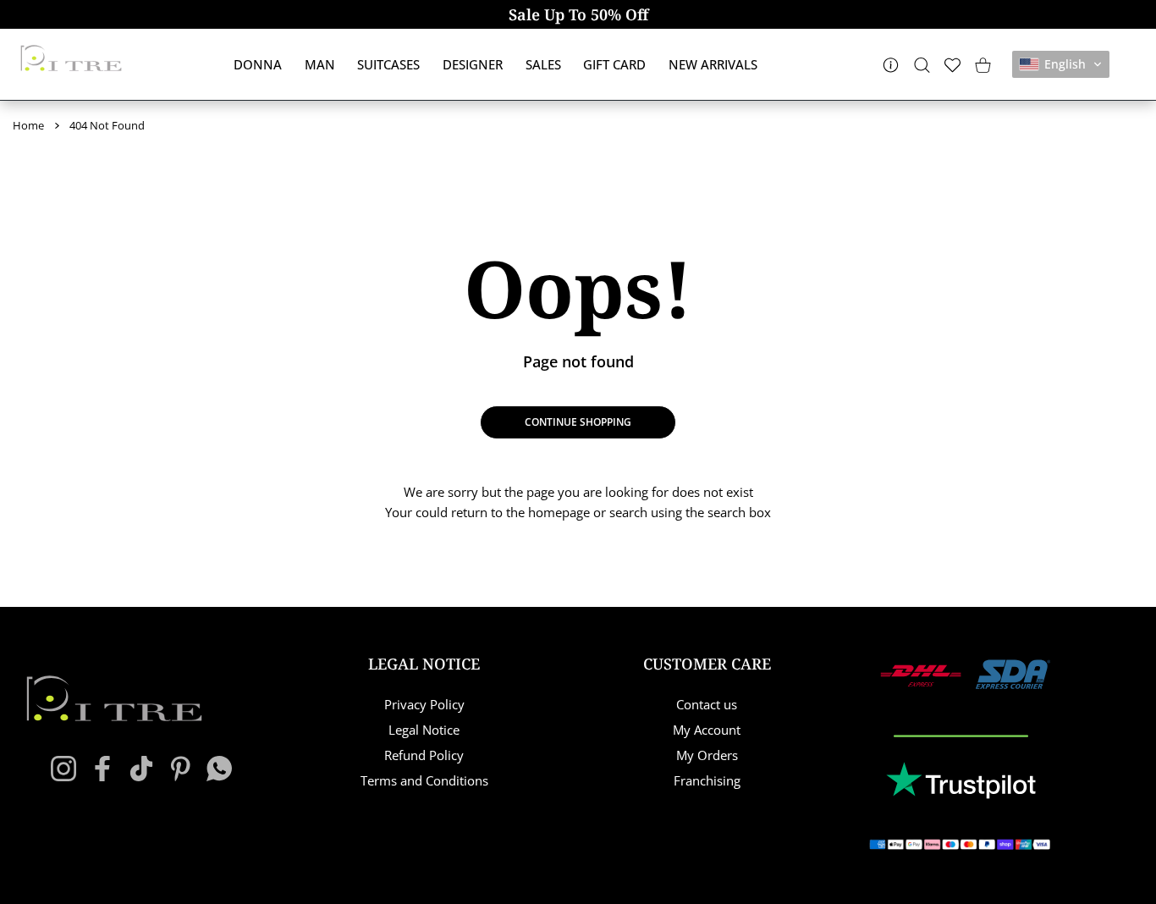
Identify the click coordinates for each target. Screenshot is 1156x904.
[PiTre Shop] (71, 58)
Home (28, 125)
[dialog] (922, 65)
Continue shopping (578, 422)
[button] (1060, 64)
